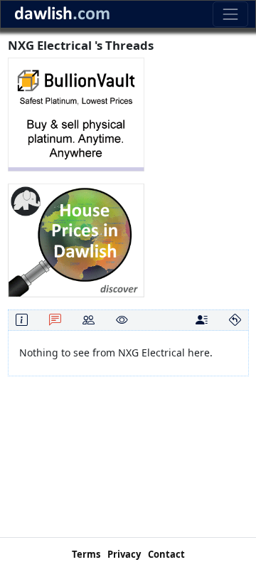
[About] (22, 320)
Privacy (124, 554)
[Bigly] (76, 239)
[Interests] (122, 320)
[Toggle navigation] (230, 13)
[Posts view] (202, 320)
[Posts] (55, 320)
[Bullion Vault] (76, 113)
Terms (86, 554)
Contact (166, 554)
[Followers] (88, 320)
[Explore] (235, 320)
